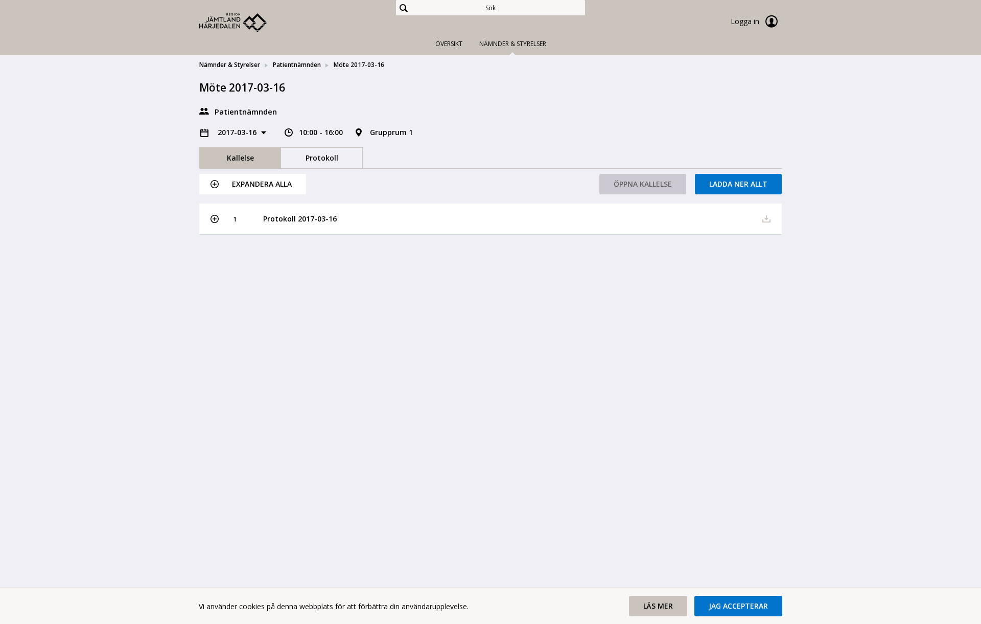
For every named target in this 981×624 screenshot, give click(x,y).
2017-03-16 (238, 132)
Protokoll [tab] (322, 158)
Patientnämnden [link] (297, 64)
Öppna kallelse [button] (643, 184)
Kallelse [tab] (240, 158)
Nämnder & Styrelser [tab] (512, 43)
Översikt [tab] (448, 43)
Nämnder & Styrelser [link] (229, 64)
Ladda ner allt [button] (738, 184)
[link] (250, 22)
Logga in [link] (746, 21)
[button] (252, 184)
